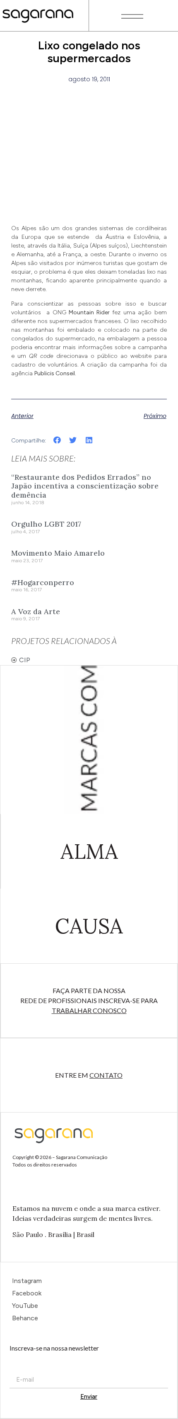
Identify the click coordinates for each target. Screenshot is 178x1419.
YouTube (25, 1306)
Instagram (27, 1281)
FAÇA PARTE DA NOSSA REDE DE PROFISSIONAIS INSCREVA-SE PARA (89, 1000)
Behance (25, 1318)
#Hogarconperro (42, 582)
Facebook (26, 1293)
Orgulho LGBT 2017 (46, 524)
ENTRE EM (89, 1075)
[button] (57, 440)
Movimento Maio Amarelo (58, 553)
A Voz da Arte (35, 611)
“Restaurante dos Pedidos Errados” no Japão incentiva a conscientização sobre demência (85, 486)
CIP (24, 660)
